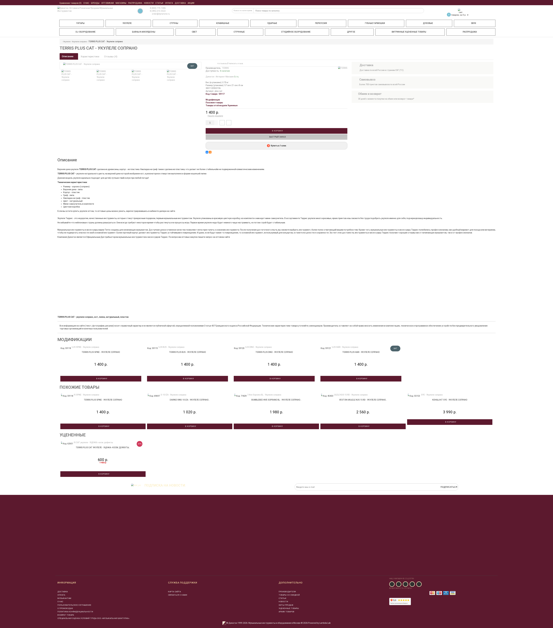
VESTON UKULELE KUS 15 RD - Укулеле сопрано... (363, 400)
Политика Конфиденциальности (75, 612)
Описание (68, 56)
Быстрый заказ (277, 137)
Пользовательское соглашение (74, 605)
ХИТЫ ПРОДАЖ (286, 605)
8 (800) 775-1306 (158, 8)
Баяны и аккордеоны (143, 32)
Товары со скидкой (289, 595)
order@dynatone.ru (160, 14)
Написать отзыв (236, 63)
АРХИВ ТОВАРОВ (286, 612)
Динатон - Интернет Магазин (222, 76)
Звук (473, 23)
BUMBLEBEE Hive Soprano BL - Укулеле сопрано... (276, 400)
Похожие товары (214, 102)
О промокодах (65, 608)
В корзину (277, 131)
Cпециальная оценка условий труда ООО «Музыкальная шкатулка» (93, 618)
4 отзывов (221, 63)
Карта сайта (174, 592)
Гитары (80, 23)
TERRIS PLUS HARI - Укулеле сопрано (361, 352)
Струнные (239, 32)
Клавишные (222, 23)
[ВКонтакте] (207, 152)
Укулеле (127, 23)
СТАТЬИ (282, 598)
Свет (194, 32)
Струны (174, 23)
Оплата (61, 595)
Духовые (428, 23)
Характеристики (90, 56)
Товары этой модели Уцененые (221, 105)
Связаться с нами (177, 595)
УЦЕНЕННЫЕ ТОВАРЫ (289, 608)
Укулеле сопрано (79, 41)
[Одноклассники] (210, 152)
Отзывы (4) (110, 56)
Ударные (272, 23)
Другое (351, 32)
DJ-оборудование (85, 32)
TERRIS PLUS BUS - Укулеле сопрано (187, 352)
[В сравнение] (228, 122)
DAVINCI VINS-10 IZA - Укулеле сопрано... (190, 400)
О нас (60, 601)
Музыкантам (64, 598)
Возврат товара (65, 615)
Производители (287, 592)
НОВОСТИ (283, 601)
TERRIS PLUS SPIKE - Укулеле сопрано (101, 352)
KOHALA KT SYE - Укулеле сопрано (449, 400)
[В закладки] (222, 122)
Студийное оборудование (295, 32)
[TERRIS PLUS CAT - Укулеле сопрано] (67, 75)
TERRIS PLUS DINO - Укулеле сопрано (274, 352)
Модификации (213, 100)
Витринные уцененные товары (409, 32)
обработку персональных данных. (445, 492)
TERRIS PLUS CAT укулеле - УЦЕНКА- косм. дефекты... (103, 447)
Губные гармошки (375, 23)
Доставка (62, 592)
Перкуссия (321, 23)
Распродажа (470, 32)
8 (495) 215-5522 (158, 11)
